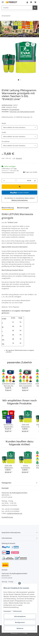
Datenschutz (17, 611)
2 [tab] (20, 79)
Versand (19, 158)
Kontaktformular (7, 517)
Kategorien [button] (6, 483)
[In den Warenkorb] (3, 39)
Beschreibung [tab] (8, 208)
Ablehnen (20, 628)
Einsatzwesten (14, 109)
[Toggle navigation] (3, 1)
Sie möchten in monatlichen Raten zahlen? (19, 199)
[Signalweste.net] (11, 2)
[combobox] (19, 127)
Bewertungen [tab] (23, 208)
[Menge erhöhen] (35, 180)
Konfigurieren (20, 622)
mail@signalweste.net (14, 513)
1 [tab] (18, 79)
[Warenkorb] (35, 2)
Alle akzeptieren (20, 616)
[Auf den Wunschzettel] (33, 44)
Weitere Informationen (19, 200)
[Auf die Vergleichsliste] (27, 44)
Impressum (7, 611)
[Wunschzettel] (31, 2)
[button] (27, 2)
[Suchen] (35, 7)
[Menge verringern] (4, 180)
